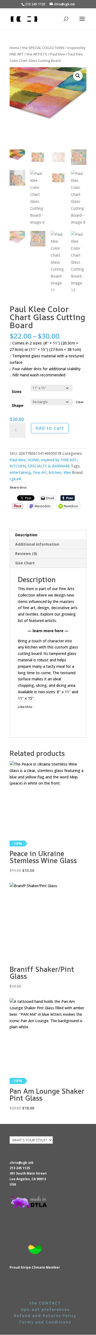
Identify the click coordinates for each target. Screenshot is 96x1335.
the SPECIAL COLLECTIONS (43, 47)
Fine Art (40, 472)
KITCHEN (18, 465)
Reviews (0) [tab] (26, 553)
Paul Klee (57, 54)
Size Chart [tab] (25, 562)
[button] (78, 76)
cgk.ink (15, 478)
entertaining (20, 472)
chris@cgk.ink (22, 1162)
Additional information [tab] (37, 544)
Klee (67, 472)
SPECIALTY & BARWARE (49, 465)
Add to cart (49, 428)
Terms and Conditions (45, 1322)
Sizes (17, 391)
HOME (33, 459)
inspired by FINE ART (59, 459)
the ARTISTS (37, 54)
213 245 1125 (20, 1168)
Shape (17, 405)
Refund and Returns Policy (45, 1315)
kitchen (55, 472)
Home (14, 47)
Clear (80, 402)
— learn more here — (48, 630)
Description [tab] (26, 534)
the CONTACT (45, 1303)
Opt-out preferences (45, 1309)
